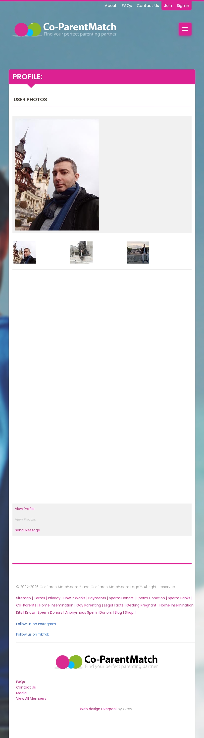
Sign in (183, 5)
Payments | (98, 598)
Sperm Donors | (123, 598)
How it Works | (75, 598)
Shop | (130, 612)
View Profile (25, 508)
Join (168, 5)
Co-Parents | (27, 605)
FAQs (127, 5)
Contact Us (148, 5)
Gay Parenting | (90, 605)
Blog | (120, 612)
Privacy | (55, 598)
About (111, 5)
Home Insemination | (57, 605)
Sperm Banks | (180, 598)
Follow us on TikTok (32, 634)
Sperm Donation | (152, 598)
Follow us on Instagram (36, 623)
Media (21, 693)
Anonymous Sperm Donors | (90, 612)
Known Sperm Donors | (45, 612)
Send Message (27, 530)
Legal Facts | (115, 605)
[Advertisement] (102, 329)
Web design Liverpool (98, 708)
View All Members (31, 698)
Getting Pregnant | (142, 605)
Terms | (41, 598)
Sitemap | (25, 598)
